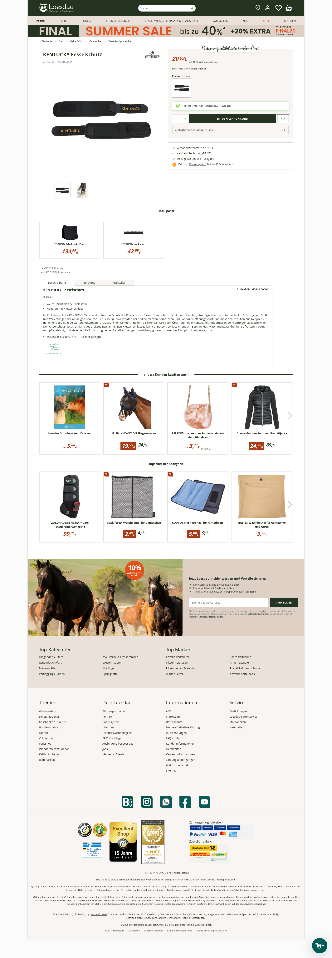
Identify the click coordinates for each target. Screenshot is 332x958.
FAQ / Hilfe (173, 738)
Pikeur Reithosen (177, 662)
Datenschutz (174, 722)
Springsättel (110, 674)
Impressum (173, 716)
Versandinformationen (180, 754)
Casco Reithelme (240, 657)
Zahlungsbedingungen (180, 760)
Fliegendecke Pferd (51, 657)
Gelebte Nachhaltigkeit (117, 733)
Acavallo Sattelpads (242, 674)
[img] (289, 10)
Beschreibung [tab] (57, 282)
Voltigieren (46, 738)
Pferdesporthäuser (114, 711)
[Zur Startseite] (57, 8)
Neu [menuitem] (245, 21)
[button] (290, 416)
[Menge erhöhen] (185, 119)
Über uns (108, 727)
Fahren (43, 733)
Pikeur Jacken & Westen (181, 668)
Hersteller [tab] (119, 282)
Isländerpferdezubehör (54, 749)
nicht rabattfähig (197, 68)
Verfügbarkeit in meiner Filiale (194, 130)
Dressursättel (47, 668)
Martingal (109, 668)
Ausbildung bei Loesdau (118, 743)
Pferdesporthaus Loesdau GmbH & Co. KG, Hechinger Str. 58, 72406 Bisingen (170, 924)
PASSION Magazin (113, 738)
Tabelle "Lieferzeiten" (194, 917)
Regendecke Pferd (50, 662)
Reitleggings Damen (52, 674)
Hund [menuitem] (87, 21)
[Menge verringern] (174, 119)
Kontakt (107, 716)
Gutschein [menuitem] (220, 21)
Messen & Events (113, 754)
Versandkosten (210, 62)
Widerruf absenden (178, 765)
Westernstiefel (112, 662)
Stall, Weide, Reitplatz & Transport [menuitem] (171, 21)
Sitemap (171, 770)
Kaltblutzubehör (49, 754)
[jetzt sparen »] (166, 35)
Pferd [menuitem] (40, 20)
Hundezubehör (48, 727)
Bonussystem (197, 164)
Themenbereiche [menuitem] (118, 21)
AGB (168, 711)
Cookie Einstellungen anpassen (211, 930)
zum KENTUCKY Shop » (52, 268)
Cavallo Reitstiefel (177, 657)
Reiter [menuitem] (64, 21)
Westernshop (47, 711)
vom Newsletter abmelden (211, 617)
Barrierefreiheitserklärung (183, 727)
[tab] (62, 190)
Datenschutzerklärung (258, 614)
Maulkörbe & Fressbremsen (120, 657)
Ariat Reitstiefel (240, 662)
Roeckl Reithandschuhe (245, 668)
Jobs (105, 749)
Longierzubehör (49, 716)
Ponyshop (45, 743)
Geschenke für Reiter (52, 722)
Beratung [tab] (89, 282)
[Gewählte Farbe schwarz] (181, 94)
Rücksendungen (176, 733)
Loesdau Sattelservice (243, 716)
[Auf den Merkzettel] (283, 118)
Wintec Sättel (174, 674)
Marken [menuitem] (290, 21)
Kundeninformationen (180, 743)
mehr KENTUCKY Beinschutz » (55, 272)
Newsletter (237, 727)
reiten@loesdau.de (179, 872)
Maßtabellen (238, 722)
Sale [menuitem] (266, 21)
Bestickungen (238, 711)
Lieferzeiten (173, 749)
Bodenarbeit (47, 760)
